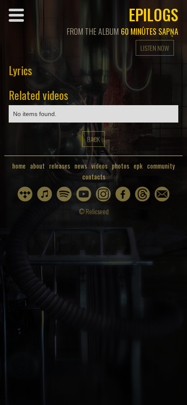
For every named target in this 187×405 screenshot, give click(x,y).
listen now (154, 48)
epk (138, 166)
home (19, 166)
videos (99, 166)
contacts (93, 176)
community (161, 166)
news (80, 166)
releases (59, 166)
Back (93, 139)
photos (120, 166)
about (37, 166)
